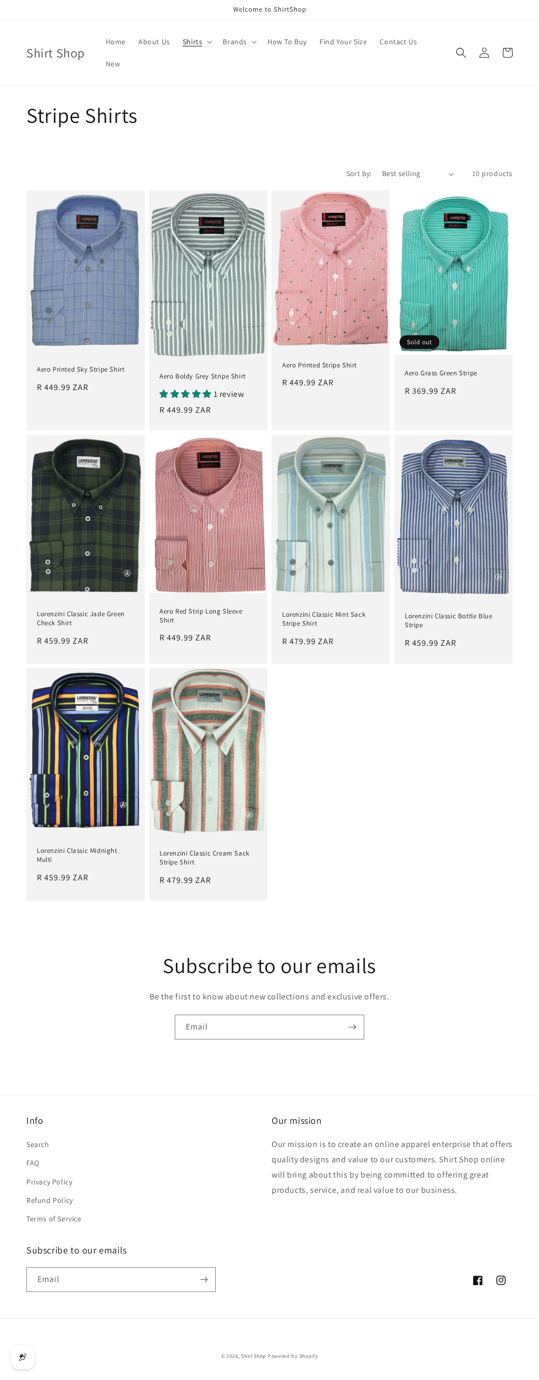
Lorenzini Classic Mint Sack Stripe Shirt (323, 619)
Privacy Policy (49, 1182)
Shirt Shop (253, 1356)
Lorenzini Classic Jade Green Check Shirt (81, 618)
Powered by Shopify (293, 1356)
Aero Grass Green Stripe (441, 373)
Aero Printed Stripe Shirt (319, 365)
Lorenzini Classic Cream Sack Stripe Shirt (204, 858)
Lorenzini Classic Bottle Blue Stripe (448, 620)
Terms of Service (54, 1218)
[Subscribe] (352, 1027)
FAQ (32, 1163)
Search (37, 1144)
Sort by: (359, 173)
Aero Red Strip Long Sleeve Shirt (201, 616)
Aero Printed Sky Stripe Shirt (80, 369)
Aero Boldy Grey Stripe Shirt (202, 376)
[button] (196, 42)
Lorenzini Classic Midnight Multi (77, 855)
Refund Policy (49, 1200)
